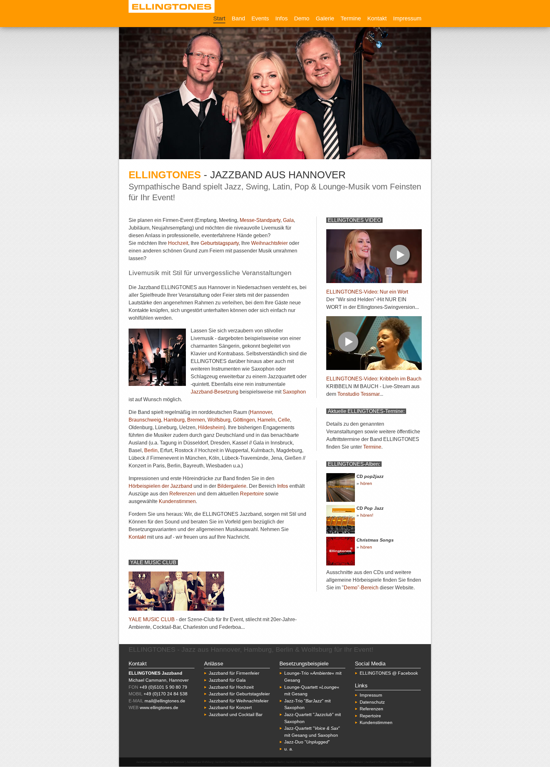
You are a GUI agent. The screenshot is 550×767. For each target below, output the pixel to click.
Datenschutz (372, 702)
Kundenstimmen (177, 501)
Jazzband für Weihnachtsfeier (239, 700)
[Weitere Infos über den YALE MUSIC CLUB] (176, 609)
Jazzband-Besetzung (214, 391)
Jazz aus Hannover (174, 762)
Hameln (266, 420)
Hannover (261, 412)
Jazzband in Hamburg (226, 762)
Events (260, 18)
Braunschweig (145, 420)
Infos (281, 18)
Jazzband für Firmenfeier (234, 673)
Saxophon (294, 391)
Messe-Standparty (260, 220)
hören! (366, 515)
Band (238, 18)
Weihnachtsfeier (269, 243)
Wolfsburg (219, 420)
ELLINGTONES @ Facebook (389, 673)
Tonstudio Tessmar (358, 394)
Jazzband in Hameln (376, 762)
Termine (351, 18)
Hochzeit (178, 243)
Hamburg (174, 420)
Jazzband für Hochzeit (231, 687)
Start (219, 18)
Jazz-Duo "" (307, 741)
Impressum (407, 18)
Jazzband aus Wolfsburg (200, 762)
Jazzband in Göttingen (400, 762)
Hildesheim (211, 427)
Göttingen (244, 420)
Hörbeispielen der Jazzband (160, 486)
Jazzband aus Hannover (149, 762)
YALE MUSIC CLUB (152, 619)
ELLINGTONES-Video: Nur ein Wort (367, 292)
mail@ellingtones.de (165, 700)
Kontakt (377, 18)
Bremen (196, 420)
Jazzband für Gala (227, 680)
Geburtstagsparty (220, 243)
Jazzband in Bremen (251, 762)
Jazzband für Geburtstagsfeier (239, 693)
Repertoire (252, 493)
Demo (301, 18)
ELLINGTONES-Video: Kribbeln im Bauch (373, 378)
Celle (284, 420)
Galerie (325, 18)
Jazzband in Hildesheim (350, 762)
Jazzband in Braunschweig (300, 762)
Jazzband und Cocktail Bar (236, 714)
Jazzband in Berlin (274, 762)
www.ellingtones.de (159, 707)
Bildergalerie (231, 486)
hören (366, 483)
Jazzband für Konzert (230, 707)
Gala (288, 220)
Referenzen (182, 493)
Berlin (151, 450)
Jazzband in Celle (325, 762)
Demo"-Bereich (361, 587)
